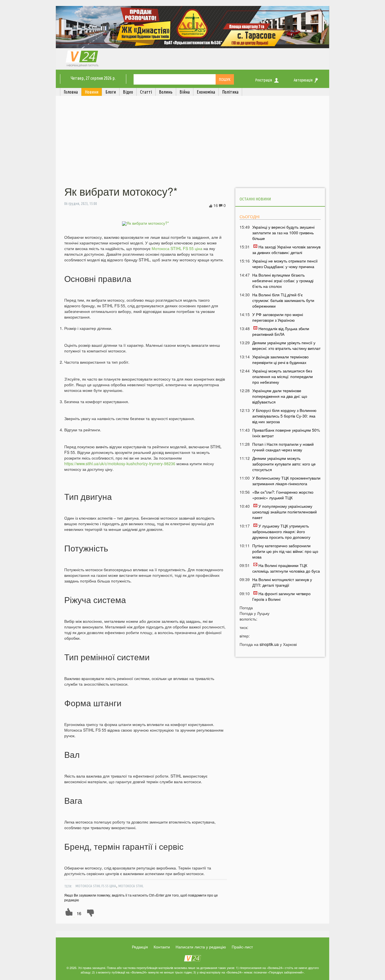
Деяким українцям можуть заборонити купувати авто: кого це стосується (284, 463)
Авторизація (303, 80)
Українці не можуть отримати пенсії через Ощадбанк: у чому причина (285, 263)
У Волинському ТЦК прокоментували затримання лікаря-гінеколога (286, 480)
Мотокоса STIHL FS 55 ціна (177, 248)
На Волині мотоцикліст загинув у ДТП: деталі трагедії (282, 582)
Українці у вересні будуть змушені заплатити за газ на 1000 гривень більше (283, 232)
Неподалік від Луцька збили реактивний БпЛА (280, 331)
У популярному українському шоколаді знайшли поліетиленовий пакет (284, 511)
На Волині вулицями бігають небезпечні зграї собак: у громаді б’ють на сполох (282, 280)
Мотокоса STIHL (130, 886)
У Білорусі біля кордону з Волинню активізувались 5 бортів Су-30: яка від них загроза (284, 415)
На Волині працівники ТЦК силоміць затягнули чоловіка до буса (286, 568)
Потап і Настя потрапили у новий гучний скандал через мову (283, 447)
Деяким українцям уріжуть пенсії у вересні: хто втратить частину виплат (286, 345)
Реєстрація (263, 80)
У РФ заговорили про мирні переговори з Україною (277, 317)
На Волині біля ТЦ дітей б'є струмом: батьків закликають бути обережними (283, 300)
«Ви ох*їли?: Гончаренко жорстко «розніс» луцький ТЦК (282, 494)
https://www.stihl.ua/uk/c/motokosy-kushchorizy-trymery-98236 (119, 463)
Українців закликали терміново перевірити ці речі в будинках (280, 359)
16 (79, 913)
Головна (71, 91)
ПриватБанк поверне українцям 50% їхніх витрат (286, 432)
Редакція (140, 947)
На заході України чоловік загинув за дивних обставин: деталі (286, 249)
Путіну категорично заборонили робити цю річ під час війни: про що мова (285, 551)
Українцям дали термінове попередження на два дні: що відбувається (279, 396)
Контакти (162, 947)
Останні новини (255, 199)
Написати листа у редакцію (201, 947)
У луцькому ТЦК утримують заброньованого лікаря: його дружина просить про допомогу (281, 531)
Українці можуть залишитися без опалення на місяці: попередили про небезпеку (282, 376)
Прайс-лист (242, 947)
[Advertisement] (192, 141)
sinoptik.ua (269, 644)
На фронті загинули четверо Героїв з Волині (281, 596)
